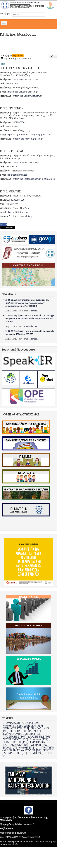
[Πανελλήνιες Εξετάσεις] (28, 698)
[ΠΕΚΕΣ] (26, 459)
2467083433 (33, 162)
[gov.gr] (42, 239)
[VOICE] (28, 561)
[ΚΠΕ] (26, 493)
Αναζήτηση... (6, 13)
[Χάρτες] (28, 274)
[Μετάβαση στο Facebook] (28, 809)
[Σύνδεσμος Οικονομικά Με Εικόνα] (28, 670)
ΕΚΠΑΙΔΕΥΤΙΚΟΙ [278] (16, 728)
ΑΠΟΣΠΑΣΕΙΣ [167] (15, 736)
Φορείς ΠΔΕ (18, 55)
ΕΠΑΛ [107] (10, 747)
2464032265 (18, 79)
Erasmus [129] (39, 739)
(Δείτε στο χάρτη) (25, 824)
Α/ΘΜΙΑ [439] (30, 723)
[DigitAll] (28, 380)
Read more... (32, 310)
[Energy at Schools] (10, 380)
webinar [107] (39, 745)
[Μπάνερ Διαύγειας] (15, 239)
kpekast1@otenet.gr (18, 174)
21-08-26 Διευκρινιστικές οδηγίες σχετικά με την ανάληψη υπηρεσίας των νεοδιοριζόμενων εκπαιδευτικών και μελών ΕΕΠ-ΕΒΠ (27, 302)
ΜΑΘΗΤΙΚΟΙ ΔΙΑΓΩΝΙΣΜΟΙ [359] (23, 725)
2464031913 (33, 79)
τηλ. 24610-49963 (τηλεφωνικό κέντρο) (20, 837)
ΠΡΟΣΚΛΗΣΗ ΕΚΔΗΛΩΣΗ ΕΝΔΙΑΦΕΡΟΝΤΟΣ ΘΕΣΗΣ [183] (21, 732)
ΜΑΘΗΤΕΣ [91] (18, 753)
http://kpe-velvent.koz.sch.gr (27, 95)
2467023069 (18, 162)
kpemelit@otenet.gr (18, 212)
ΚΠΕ (3, 64)
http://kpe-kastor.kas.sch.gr (27, 178)
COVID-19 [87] (38, 753)
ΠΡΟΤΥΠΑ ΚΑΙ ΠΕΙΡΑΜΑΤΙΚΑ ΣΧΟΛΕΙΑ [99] (28, 749)
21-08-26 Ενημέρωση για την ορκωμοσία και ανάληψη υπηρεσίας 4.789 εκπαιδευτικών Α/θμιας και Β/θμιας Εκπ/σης (29, 318)
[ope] (28, 397)
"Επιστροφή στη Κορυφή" (45, 841)
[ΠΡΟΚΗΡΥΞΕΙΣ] (28, 607)
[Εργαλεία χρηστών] (53, 56)
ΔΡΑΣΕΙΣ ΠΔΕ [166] (39, 736)
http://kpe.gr (50, 178)
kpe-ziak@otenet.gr (18, 134)
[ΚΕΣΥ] (26, 476)
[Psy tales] (46, 380)
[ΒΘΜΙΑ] (26, 443)
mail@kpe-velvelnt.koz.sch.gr (23, 91)
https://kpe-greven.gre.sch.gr (28, 138)
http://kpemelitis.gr (23, 216)
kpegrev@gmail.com (41, 134)
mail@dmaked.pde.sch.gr (13, 832)
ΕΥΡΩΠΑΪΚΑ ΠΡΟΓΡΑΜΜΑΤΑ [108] (23, 743)
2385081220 (18, 199)
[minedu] (28, 253)
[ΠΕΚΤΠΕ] (26, 509)
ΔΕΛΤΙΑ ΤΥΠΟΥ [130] (16, 739)
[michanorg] (28, 780)
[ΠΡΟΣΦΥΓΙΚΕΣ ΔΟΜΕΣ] (28, 638)
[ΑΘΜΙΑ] (26, 426)
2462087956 (18, 122)
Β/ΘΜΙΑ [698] (12, 723)
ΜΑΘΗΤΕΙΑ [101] (29, 747)
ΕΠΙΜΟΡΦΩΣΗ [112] (16, 742)
